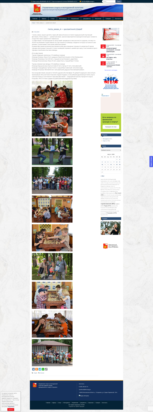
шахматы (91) (114, 206)
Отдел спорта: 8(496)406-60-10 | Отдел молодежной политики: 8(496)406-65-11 (55, 1)
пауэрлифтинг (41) (105, 181)
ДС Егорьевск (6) (112, 195)
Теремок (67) (113, 188)
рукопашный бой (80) (106, 184)
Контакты (118, 18)
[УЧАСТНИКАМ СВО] (111, 89)
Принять (11, 409)
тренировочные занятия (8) (108, 202)
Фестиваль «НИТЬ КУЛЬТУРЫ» (111, 58)
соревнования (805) (108, 204)
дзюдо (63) (103, 179)
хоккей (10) (112, 183)
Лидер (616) (107, 206)
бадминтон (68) (104, 186)
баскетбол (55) (104, 214)
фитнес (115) (104, 189)
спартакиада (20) (105, 209)
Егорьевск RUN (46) (105, 207)
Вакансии (98, 18)
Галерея (108, 18)
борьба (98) (113, 179)
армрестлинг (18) (107, 191)
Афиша (44, 18)
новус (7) (108, 183)
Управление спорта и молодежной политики (62, 7)
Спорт (53, 18)
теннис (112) (104, 198)
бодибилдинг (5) (115, 184)
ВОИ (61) (112, 211)
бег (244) (119, 195)
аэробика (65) (115, 196)
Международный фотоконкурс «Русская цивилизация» (113, 50)
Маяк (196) (117, 181)
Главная (34, 18)
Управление (75, 18)
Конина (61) (103, 213)
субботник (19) (110, 189)
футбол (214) (114, 191)
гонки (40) (112, 181)
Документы (87, 18)
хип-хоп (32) (110, 198)
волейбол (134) (104, 193)
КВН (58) (108, 179)
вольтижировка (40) (105, 211)
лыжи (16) (118, 183)
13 (111, 164)
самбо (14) (103, 183)
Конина (42, 373)
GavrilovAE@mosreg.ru (87, 1)
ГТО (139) (118, 188)
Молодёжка (63, 18)
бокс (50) (117, 211)
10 (102, 164)
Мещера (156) (113, 207)
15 (116, 164)
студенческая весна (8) (106, 196)
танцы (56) (115, 198)
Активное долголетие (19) (107, 200)
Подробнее (11, 406)
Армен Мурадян (80, 406)
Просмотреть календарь (111, 70)
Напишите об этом (110, 127)
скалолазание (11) (105, 188)
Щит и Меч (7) (111, 186)
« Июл (102, 176)
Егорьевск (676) (112, 213)
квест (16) (106, 195)
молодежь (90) (112, 209)
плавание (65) (111, 193)
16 (119, 164)
